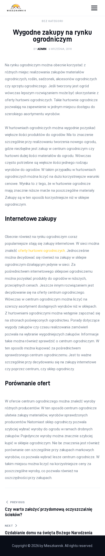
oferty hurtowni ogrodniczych (41, 250)
